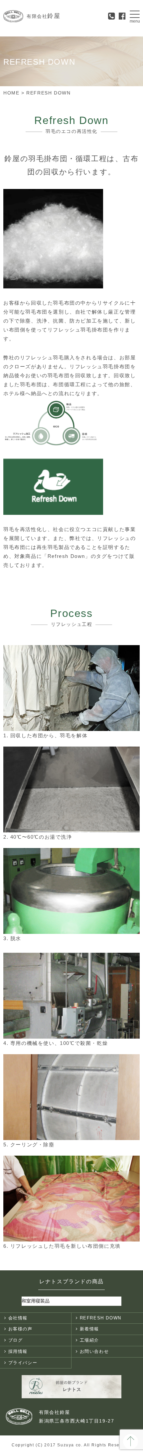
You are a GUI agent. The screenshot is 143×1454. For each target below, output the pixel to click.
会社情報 (18, 1317)
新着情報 (89, 1328)
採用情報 (18, 1351)
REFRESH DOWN (100, 1317)
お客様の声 (20, 1328)
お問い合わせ (94, 1351)
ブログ (15, 1340)
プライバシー (23, 1362)
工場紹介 (89, 1340)
